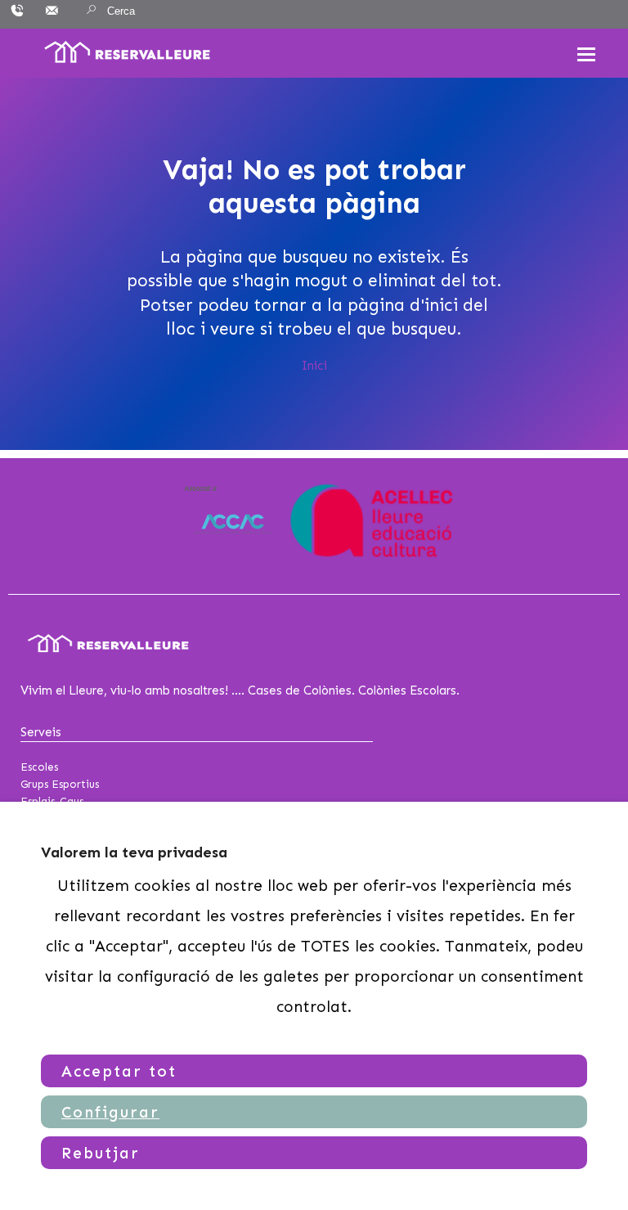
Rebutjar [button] (100, 1153)
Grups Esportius (59, 784)
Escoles (39, 767)
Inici (314, 365)
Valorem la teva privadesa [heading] (134, 852)
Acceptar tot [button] (119, 1071)
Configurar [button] (110, 1112)
